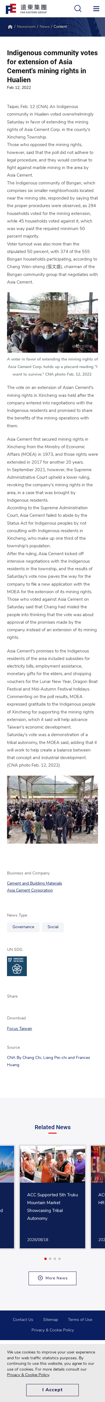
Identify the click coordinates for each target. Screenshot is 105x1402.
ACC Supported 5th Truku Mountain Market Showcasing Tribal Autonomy (52, 1207)
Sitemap (50, 1320)
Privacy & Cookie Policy (53, 1330)
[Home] (10, 27)
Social (53, 927)
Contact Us (23, 1320)
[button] (45, 1259)
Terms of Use (80, 1320)
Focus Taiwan (19, 1029)
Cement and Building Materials (34, 883)
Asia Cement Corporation (30, 890)
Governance (23, 927)
